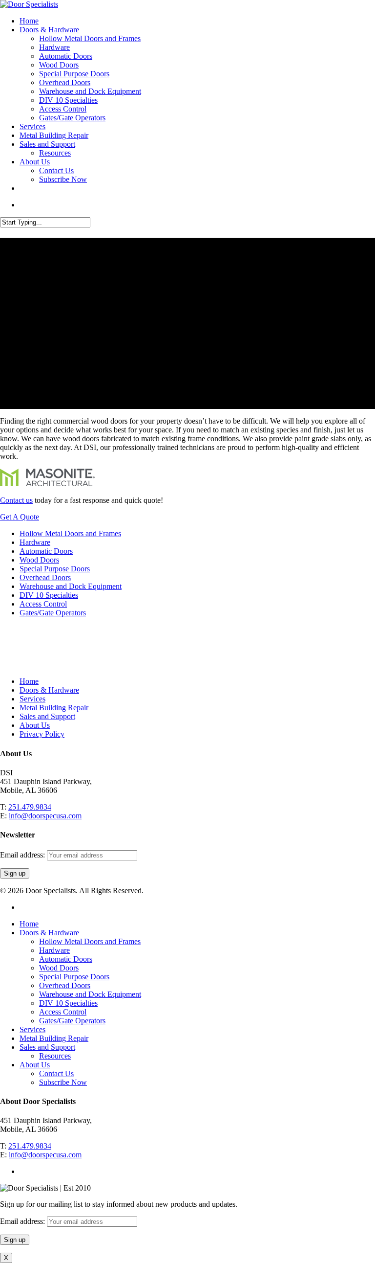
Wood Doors (59, 65)
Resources (55, 153)
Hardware (54, 47)
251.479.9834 (29, 807)
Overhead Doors (64, 82)
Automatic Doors (65, 56)
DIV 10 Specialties (68, 100)
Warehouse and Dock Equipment (90, 91)
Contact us (16, 500)
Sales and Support (47, 144)
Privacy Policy (42, 734)
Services (32, 126)
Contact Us (56, 170)
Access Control (62, 109)
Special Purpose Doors (74, 73)
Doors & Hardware (49, 29)
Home (29, 21)
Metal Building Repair (54, 135)
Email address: (23, 855)
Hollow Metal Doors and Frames (90, 38)
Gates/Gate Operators (72, 117)
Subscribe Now (63, 179)
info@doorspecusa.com (45, 816)
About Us (35, 162)
